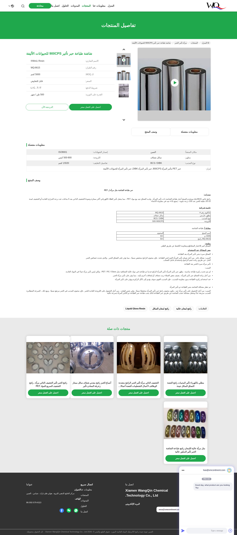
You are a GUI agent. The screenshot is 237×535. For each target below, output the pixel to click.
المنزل (111, 5)
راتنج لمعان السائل (160, 308)
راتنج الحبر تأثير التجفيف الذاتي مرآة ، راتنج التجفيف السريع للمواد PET (48, 384)
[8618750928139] (76, 510)
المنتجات (86, 5)
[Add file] (230, 531)
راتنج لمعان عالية (184, 308)
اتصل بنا (55, 5)
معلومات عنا (99, 5)
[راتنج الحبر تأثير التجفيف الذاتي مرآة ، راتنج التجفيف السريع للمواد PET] (48, 357)
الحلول (65, 5)
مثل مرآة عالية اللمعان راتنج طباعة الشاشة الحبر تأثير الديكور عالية (185, 450)
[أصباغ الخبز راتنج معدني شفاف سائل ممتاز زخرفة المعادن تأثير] (92, 357)
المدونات (75, 5)
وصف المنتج (151, 131)
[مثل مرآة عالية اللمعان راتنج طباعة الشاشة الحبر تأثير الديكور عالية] (185, 423)
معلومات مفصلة (189, 131)
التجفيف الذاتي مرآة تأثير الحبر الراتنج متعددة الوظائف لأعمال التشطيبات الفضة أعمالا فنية (139, 385)
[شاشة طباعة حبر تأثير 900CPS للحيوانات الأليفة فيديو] (174, 84)
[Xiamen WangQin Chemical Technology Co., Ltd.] (215, 6)
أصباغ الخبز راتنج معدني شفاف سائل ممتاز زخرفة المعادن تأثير (92, 384)
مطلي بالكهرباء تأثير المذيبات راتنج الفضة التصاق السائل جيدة (185, 384)
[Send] (183, 531)
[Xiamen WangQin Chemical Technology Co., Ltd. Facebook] (61, 510)
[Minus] (183, 470)
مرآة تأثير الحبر (181, 43)
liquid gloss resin (135, 308)
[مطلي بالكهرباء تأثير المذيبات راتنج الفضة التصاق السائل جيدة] (185, 357)
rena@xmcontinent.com (170, 509)
